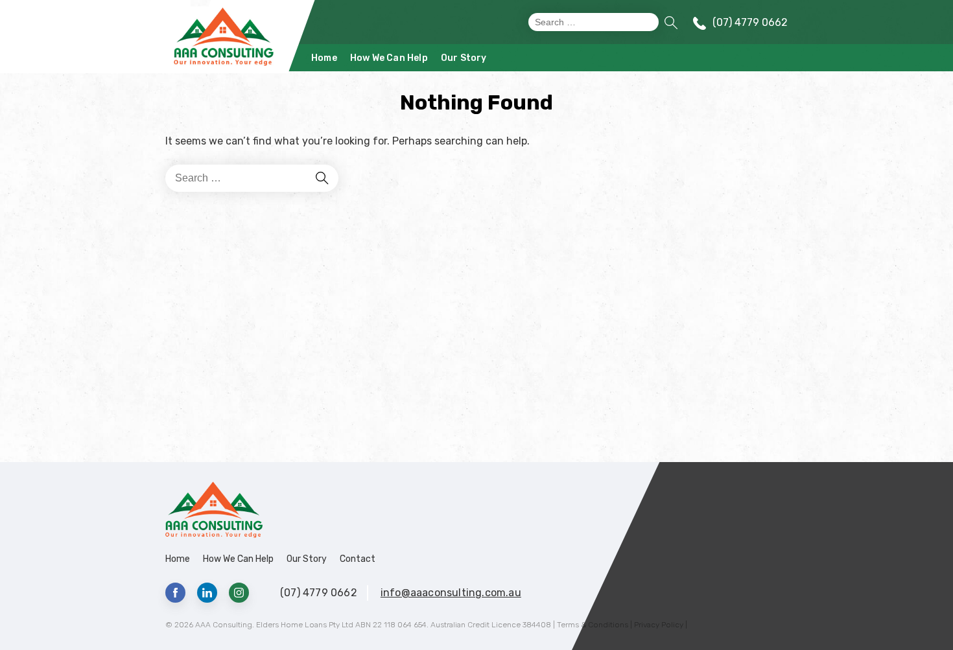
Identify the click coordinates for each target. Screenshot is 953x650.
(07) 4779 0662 (750, 22)
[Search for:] (593, 22)
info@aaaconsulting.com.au (451, 592)
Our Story (464, 58)
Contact (357, 558)
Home (324, 58)
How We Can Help (389, 58)
